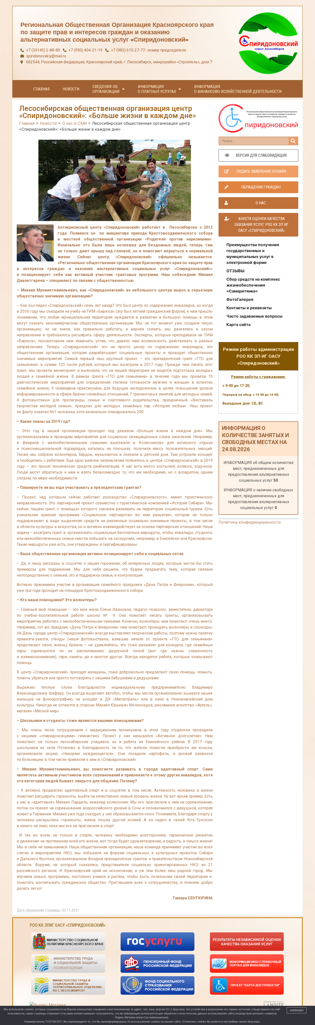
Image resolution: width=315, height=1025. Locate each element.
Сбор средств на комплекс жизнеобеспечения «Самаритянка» (253, 285)
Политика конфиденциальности (250, 522)
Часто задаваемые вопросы (254, 316)
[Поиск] (293, 141)
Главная (41, 88)
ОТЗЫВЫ (235, 270)
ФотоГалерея (239, 299)
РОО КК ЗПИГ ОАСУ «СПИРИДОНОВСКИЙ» (68, 925)
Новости (71, 88)
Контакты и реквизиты (249, 307)
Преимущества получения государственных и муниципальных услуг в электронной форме (252, 253)
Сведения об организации (106, 89)
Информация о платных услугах (157, 89)
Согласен (296, 1010)
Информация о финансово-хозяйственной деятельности (238, 89)
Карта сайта (238, 324)
